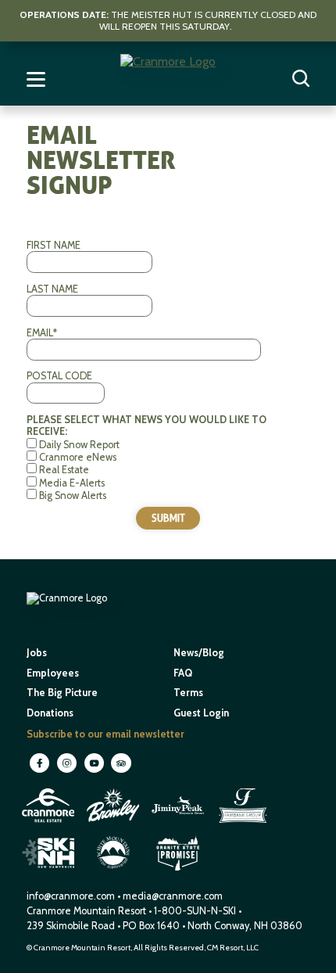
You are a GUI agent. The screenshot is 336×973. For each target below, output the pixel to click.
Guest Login (201, 713)
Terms (188, 692)
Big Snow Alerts (72, 495)
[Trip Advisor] (121, 771)
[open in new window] (49, 825)
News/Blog (198, 653)
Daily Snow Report (79, 445)
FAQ (182, 673)
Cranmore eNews (77, 457)
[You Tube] (95, 771)
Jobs (37, 653)
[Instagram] (67, 771)
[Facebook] (40, 771)
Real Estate (64, 470)
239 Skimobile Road (71, 926)
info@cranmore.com (72, 896)
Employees (53, 673)
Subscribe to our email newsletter (105, 734)
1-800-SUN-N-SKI (195, 911)
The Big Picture (62, 692)
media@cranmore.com (173, 896)
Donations (50, 713)
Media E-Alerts (72, 483)
